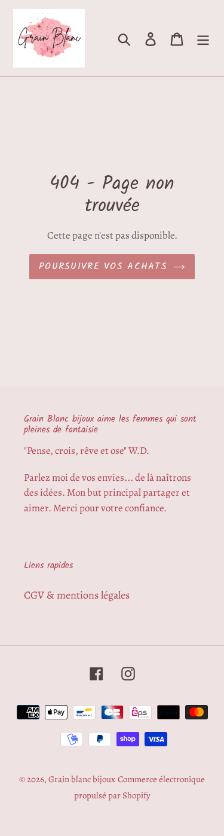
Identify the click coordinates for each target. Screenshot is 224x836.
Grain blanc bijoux (81, 779)
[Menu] (203, 38)
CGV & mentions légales (77, 595)
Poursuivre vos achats (103, 266)
